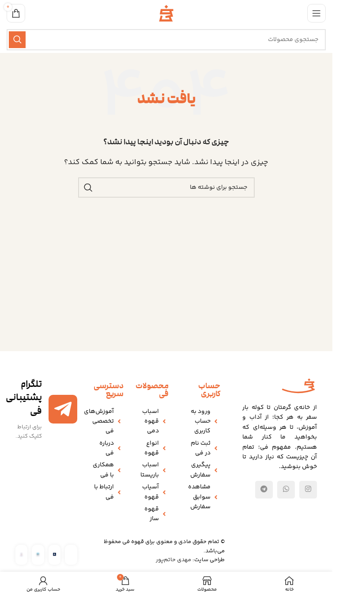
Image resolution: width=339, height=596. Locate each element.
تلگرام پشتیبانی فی (24, 397)
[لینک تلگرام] (264, 490)
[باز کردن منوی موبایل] (316, 13)
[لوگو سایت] (166, 13)
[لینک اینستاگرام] (308, 490)
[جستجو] (17, 39)
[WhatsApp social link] (286, 490)
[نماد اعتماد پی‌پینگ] (54, 554)
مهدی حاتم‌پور (173, 559)
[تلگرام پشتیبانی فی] (63, 409)
